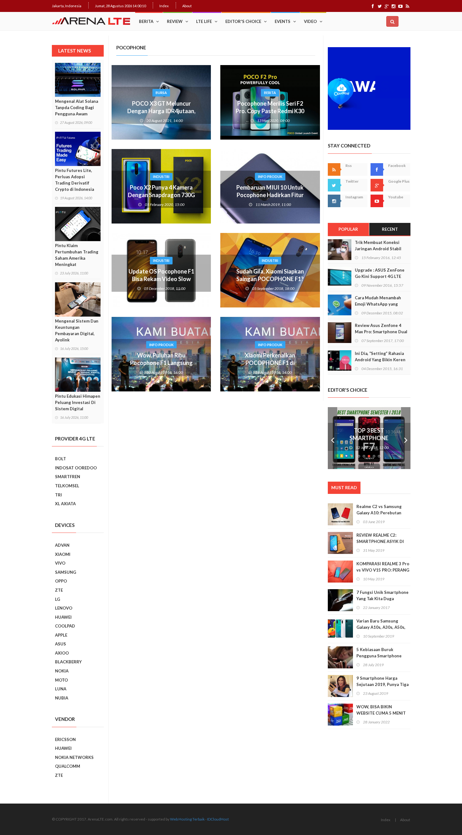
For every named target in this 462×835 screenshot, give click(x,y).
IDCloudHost (218, 819)
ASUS (60, 643)
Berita (146, 21)
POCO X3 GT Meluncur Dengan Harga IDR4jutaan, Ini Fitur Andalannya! (161, 111)
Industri (161, 176)
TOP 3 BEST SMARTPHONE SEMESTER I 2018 (369, 438)
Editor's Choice (243, 21)
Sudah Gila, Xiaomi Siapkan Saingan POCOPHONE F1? (270, 275)
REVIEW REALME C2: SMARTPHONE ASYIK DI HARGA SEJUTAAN (380, 541)
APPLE (61, 635)
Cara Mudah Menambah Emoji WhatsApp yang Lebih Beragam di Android (380, 304)
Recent (390, 229)
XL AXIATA (65, 503)
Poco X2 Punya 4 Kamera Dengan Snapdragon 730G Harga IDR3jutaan (161, 195)
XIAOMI (62, 554)
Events (282, 21)
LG (57, 599)
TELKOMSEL (67, 485)
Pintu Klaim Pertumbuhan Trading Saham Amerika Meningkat (76, 255)
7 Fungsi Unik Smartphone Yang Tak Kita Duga (382, 595)
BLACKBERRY (68, 661)
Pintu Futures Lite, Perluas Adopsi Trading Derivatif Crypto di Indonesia (74, 180)
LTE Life (204, 21)
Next (405, 438)
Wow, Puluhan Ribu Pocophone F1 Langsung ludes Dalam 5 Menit (161, 363)
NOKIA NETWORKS (74, 757)
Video (310, 21)
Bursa (161, 93)
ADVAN (62, 545)
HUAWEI (63, 617)
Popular (348, 229)
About (187, 6)
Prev (332, 438)
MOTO (61, 680)
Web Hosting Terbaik (187, 819)
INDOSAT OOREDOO (76, 467)
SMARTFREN (67, 476)
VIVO (60, 563)
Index (164, 6)
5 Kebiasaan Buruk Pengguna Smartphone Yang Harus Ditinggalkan (380, 656)
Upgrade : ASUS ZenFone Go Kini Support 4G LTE (379, 273)
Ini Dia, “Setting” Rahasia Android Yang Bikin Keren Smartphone (380, 359)
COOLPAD (65, 625)
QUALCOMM (67, 766)
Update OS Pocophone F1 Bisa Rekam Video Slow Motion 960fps (161, 279)
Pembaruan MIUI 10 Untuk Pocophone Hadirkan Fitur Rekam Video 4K (270, 195)
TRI (58, 494)
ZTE (59, 590)
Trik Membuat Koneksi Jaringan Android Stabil (378, 245)
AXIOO (62, 652)
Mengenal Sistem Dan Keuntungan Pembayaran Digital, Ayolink (76, 330)
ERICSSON (65, 739)
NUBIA (61, 697)
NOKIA (62, 670)
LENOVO (63, 608)
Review (175, 21)
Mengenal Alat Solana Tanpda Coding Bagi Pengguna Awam (76, 107)
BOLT (60, 458)
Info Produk (270, 176)
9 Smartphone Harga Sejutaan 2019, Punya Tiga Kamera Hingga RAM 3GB (382, 684)
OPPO (61, 580)
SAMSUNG (65, 572)
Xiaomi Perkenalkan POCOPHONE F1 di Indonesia (270, 363)
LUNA (60, 688)
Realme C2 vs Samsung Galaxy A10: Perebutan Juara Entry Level (379, 513)
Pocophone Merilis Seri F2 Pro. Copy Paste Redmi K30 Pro (270, 111)
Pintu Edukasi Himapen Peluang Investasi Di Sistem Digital (77, 402)
